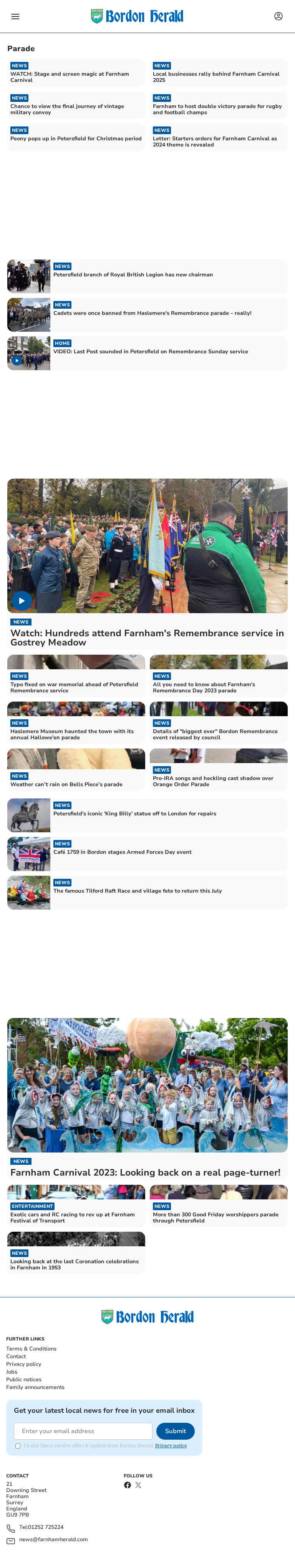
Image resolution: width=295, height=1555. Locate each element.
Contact (16, 1356)
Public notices (23, 1379)
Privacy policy (23, 1364)
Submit (175, 1431)
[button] (15, 16)
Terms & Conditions (31, 1348)
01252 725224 (45, 1527)
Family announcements (35, 1387)
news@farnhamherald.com (53, 1540)
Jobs (11, 1371)
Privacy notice (171, 1446)
